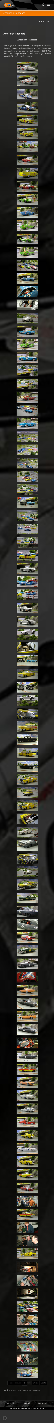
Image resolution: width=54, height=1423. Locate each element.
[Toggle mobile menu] (48, 4)
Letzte (43, 1383)
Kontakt (27, 1403)
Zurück (40, 21)
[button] (4, 1418)
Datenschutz (11, 1403)
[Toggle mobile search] (43, 4)
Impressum (43, 1403)
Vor (48, 21)
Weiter (35, 1383)
